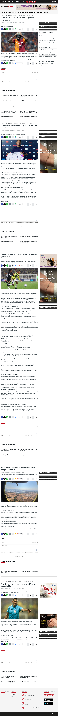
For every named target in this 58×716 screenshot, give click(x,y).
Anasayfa (2, 15)
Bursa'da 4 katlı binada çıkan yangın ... (46, 59)
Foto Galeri (10, 1)
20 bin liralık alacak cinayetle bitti (46, 47)
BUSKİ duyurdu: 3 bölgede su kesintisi (47, 45)
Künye (12, 699)
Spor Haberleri (8, 15)
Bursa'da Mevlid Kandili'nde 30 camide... (47, 54)
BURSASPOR (25, 12)
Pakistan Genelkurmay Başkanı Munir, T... (47, 49)
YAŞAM (41, 12)
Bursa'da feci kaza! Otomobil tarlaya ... (46, 61)
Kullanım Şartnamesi (15, 696)
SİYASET (10, 12)
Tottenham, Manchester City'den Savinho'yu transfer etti (23, 123)
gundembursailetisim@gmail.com (31, 695)
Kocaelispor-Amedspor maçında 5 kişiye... (47, 56)
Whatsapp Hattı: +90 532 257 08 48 (32, 707)
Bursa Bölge (8, 465)
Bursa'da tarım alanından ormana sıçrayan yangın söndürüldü (22, 465)
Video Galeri (3, 1)
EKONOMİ (14, 12)
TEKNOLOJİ (46, 12)
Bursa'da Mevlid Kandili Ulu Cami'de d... (47, 63)
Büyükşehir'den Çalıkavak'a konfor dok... (47, 42)
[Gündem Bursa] (7, 7)
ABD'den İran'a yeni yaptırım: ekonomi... (47, 68)
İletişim (12, 701)
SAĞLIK (30, 12)
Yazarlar (17, 1)
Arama (22, 1)
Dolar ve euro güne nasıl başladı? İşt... (46, 52)
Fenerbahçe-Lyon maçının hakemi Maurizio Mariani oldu (22, 581)
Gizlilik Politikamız (14, 694)
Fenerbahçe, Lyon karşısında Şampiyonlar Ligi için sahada (23, 251)
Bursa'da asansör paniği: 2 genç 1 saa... (47, 65)
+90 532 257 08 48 (29, 699)
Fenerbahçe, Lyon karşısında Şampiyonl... (47, 40)
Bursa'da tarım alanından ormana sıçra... (47, 38)
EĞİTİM (38, 12)
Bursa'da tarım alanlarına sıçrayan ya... (46, 35)
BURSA (2, 12)
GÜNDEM (6, 12)
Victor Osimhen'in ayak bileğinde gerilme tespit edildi (22, 15)
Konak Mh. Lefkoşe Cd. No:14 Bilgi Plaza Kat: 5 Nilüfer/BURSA (32, 703)
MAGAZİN (34, 12)
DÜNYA (18, 12)
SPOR (21, 12)
